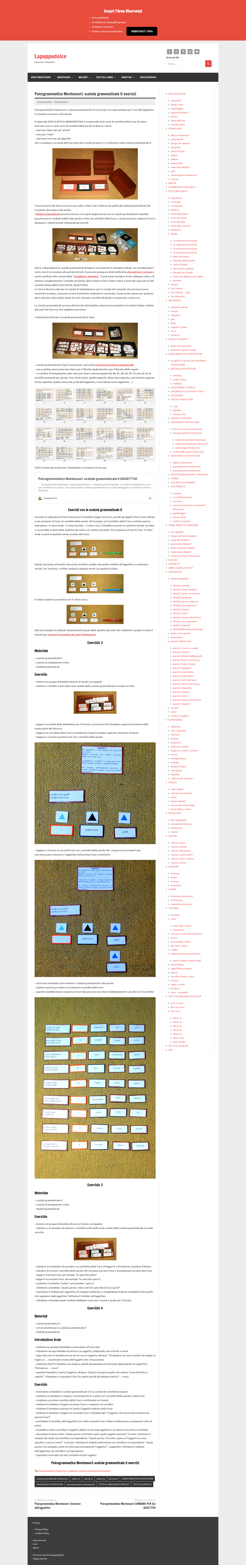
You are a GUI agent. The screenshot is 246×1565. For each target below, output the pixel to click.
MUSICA (172, 782)
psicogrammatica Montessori (81, 1484)
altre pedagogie (179, 819)
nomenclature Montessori (184, 175)
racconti (175, 707)
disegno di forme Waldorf (184, 535)
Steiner (174, 831)
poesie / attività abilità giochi (187, 655)
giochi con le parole (180, 633)
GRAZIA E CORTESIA (181, 418)
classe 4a (177, 1029)
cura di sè (178, 501)
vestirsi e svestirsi (182, 521)
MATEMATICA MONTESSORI (185, 455)
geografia (175, 147)
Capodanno (176, 197)
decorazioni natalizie (183, 268)
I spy (175, 406)
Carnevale (176, 201)
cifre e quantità (178, 730)
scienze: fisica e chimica (182, 858)
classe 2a (88, 1478)
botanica (177, 375)
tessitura (175, 988)
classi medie (179, 1041)
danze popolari (178, 801)
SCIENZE (172, 835)
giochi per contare (180, 746)
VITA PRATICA (178, 486)
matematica (177, 163)
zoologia (177, 383)
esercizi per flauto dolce (183, 805)
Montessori (176, 827)
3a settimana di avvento (185, 248)
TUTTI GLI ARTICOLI (142, 1484)
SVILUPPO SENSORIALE (183, 482)
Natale (174, 233)
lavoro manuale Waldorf (183, 547)
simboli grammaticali (48, 214)
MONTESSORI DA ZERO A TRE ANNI (189, 474)
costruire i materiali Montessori (186, 933)
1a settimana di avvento (185, 240)
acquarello (176, 100)
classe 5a (177, 1033)
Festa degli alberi (179, 213)
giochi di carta (178, 151)
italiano (174, 159)
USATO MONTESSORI (41, 77)
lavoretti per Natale (183, 272)
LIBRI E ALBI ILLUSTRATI (180, 567)
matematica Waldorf (181, 551)
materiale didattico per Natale (188, 276)
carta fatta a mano (182, 925)
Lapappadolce (50, 56)
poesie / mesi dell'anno (184, 679)
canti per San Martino (181, 793)
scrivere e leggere (180, 715)
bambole (175, 914)
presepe (177, 280)
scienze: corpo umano (182, 854)
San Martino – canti (180, 292)
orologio (175, 762)
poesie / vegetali (181, 703)
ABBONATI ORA (142, 31)
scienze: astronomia (181, 850)
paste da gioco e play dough (187, 960)
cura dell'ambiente (182, 497)
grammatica (177, 637)
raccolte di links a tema (182, 976)
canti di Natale (180, 264)
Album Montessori (180, 135)
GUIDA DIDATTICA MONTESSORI (137, 1478)
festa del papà (178, 221)
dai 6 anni (113, 1478)
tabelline (175, 774)
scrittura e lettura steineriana (185, 555)
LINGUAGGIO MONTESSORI (49, 1484)
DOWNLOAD (174, 128)
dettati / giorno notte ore (185, 601)
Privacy (36, 1522)
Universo (175, 334)
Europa (174, 311)
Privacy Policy (41, 1529)
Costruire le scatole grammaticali (114, 364)
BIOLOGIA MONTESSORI (183, 368)
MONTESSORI (63, 77)
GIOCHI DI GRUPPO (178, 338)
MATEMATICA (175, 719)
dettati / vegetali (181, 625)
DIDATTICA (127, 77)
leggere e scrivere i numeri (184, 750)
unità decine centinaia (182, 778)
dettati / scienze (181, 609)
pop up (174, 972)
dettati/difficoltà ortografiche (188, 629)
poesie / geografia (182, 667)
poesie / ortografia (182, 687)
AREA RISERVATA (148, 77)
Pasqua (174, 284)
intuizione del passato (182, 896)
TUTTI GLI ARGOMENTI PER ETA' (114, 1484)
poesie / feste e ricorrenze (186, 659)
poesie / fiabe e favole (184, 663)
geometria (176, 742)
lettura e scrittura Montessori (188, 428)
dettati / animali (181, 585)
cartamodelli (177, 139)
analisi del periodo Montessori (190, 439)
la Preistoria (177, 900)
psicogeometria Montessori (187, 470)
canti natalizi (177, 789)
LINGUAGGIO (175, 571)
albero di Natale (181, 256)
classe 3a (101, 1478)
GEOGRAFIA (174, 300)
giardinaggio (179, 513)
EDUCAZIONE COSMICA (183, 387)
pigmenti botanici (179, 112)
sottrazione (176, 770)
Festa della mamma (180, 225)
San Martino (177, 288)
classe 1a (76, 1478)
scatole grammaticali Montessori (94, 1470)
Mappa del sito (40, 1558)
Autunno (175, 873)
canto (173, 797)
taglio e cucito (178, 984)
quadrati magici (178, 766)
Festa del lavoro (179, 217)
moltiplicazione (178, 758)
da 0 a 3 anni (177, 1003)
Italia (173, 323)
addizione (176, 726)
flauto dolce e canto (181, 809)
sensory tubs (179, 414)
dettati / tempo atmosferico (187, 617)
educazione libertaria (181, 823)
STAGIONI (173, 866)
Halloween (176, 229)
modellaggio (177, 108)
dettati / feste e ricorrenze (186, 593)
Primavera (176, 885)
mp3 (173, 171)
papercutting (177, 964)
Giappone (175, 315)
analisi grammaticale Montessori (52, 1478)
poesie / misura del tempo (186, 683)
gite (173, 319)
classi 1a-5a (178, 1037)
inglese (174, 155)
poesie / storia (180, 695)
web (170, 1049)
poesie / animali (181, 651)
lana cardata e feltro (181, 941)
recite (174, 711)
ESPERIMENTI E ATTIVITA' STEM (187, 391)
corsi (35, 1544)
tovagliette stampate (86, 276)
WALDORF (83, 77)
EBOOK (172, 183)
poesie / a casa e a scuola (185, 647)
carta (173, 918)
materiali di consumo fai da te (186, 953)
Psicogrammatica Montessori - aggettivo (58, 1470)
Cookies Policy (42, 1533)
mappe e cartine (179, 327)
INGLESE (172, 559)
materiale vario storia (181, 904)
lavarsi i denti (179, 517)
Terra (173, 331)
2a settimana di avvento (185, 244)
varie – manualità (179, 992)
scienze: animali (179, 846)
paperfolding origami (181, 968)
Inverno (174, 881)
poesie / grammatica (183, 671)
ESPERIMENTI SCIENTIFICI (181, 187)
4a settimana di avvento (185, 252)
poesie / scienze (181, 691)
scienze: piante (178, 862)
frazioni (174, 738)
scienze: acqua (178, 842)
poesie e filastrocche (181, 641)
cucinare (177, 493)
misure (174, 754)
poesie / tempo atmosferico (187, 699)
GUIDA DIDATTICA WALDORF (183, 525)
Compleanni (177, 205)
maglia (174, 949)
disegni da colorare (180, 143)
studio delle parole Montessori (188, 451)
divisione (175, 734)
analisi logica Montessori (187, 447)
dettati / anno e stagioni (185, 589)
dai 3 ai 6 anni (177, 1007)
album (36, 1547)
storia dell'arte (178, 120)
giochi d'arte (177, 104)
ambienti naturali (179, 307)
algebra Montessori (182, 462)
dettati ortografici (180, 578)
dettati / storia (180, 613)
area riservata (39, 1540)
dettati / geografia (182, 597)
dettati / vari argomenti (185, 621)
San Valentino (178, 296)
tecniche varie (178, 124)
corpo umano (179, 379)
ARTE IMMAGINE (177, 93)
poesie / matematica (183, 675)
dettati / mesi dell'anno (184, 605)
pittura (174, 116)
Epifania (175, 209)
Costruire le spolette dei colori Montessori (71, 634)
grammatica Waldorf (181, 543)
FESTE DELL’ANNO (104, 77)
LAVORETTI (174, 563)
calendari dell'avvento (184, 260)
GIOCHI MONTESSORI (182, 399)
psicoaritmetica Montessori (186, 466)
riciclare (175, 980)
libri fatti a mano (179, 945)
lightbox (177, 410)
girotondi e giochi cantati (183, 349)
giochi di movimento (181, 345)
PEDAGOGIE (174, 813)
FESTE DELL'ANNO (177, 191)
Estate (174, 877)
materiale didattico (180, 167)
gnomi (174, 937)
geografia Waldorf (180, 539)
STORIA (175, 478)
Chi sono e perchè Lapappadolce (48, 1554)
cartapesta (178, 929)
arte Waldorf (177, 531)
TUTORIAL (173, 908)
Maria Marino (61, 101)
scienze (174, 179)
